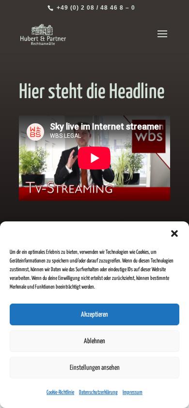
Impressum (132, 392)
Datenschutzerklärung (98, 392)
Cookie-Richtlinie (60, 392)
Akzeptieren (94, 314)
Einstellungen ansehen (95, 367)
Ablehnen (94, 341)
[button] (174, 233)
